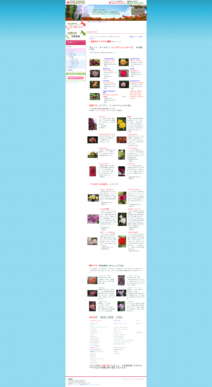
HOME (69, 46)
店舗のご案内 (72, 54)
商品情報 (71, 57)
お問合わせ (87, 384)
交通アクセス (72, 67)
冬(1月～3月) (75, 65)
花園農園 (70, 70)
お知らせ (71, 52)
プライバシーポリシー (73, 82)
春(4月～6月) (75, 59)
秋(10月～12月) (75, 63)
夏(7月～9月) (75, 61)
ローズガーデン (72, 50)
